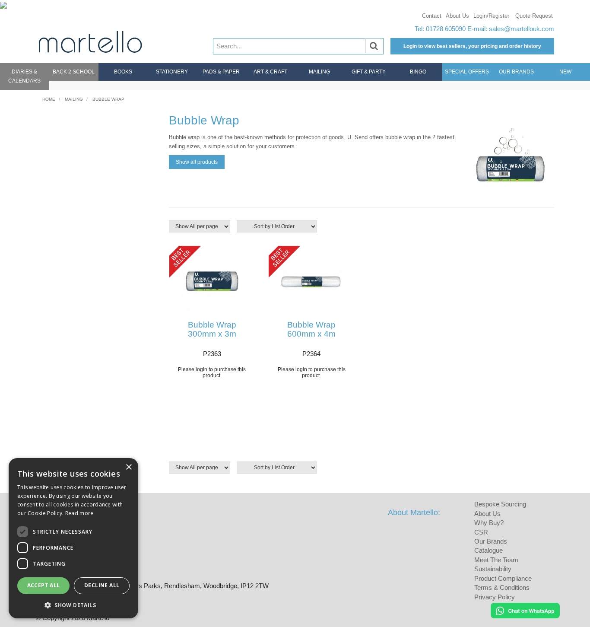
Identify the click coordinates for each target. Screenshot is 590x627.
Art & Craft (270, 72)
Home (48, 99)
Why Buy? (489, 522)
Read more (79, 513)
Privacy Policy (494, 597)
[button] (73, 605)
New (565, 72)
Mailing (319, 72)
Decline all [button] (101, 585)
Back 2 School (74, 72)
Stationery (172, 72)
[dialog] (73, 538)
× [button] (128, 467)
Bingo (418, 72)
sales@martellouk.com (521, 28)
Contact (431, 16)
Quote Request (534, 16)
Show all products (197, 162)
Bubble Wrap (108, 99)
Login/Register (491, 16)
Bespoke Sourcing (500, 504)
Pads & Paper (221, 72)
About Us (457, 16)
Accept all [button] (43, 585)
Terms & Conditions (502, 587)
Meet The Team (496, 559)
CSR (481, 532)
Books (123, 72)
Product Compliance (503, 578)
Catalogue (488, 550)
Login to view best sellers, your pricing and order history (472, 46)
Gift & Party (369, 72)
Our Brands (516, 72)
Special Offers (467, 72)
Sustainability (492, 569)
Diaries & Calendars (24, 76)
